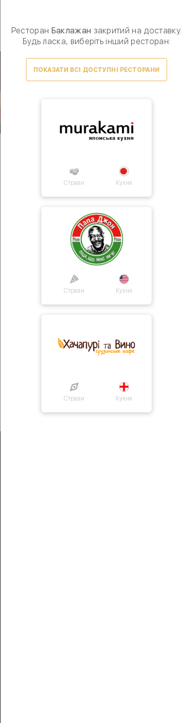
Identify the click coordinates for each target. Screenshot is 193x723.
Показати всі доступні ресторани (96, 69)
